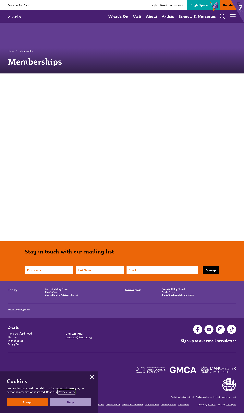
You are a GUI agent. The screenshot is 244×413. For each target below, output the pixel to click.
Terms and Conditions (132, 404)
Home (11, 51)
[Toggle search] (222, 16)
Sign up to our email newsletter (208, 340)
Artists (168, 16)
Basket (163, 5)
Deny (70, 402)
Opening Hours (168, 404)
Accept (27, 402)
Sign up (211, 270)
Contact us (183, 404)
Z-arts (14, 16)
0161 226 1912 (23, 5)
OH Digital (231, 404)
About (151, 16)
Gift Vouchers (152, 404)
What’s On (118, 16)
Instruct (211, 404)
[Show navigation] (232, 16)
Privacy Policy (66, 392)
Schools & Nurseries (197, 16)
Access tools (176, 5)
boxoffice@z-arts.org (79, 337)
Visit (137, 16)
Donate (228, 5)
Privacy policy (113, 404)
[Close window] (92, 377)
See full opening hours (19, 309)
